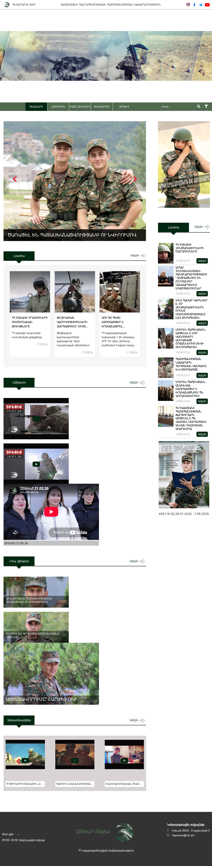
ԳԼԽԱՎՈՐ (36, 106)
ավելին (135, 255)
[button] (134, 179)
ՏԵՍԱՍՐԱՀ (102, 106)
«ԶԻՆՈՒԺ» (58, 106)
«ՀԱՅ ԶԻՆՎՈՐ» (80, 106)
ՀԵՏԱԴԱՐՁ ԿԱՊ (23, 4)
